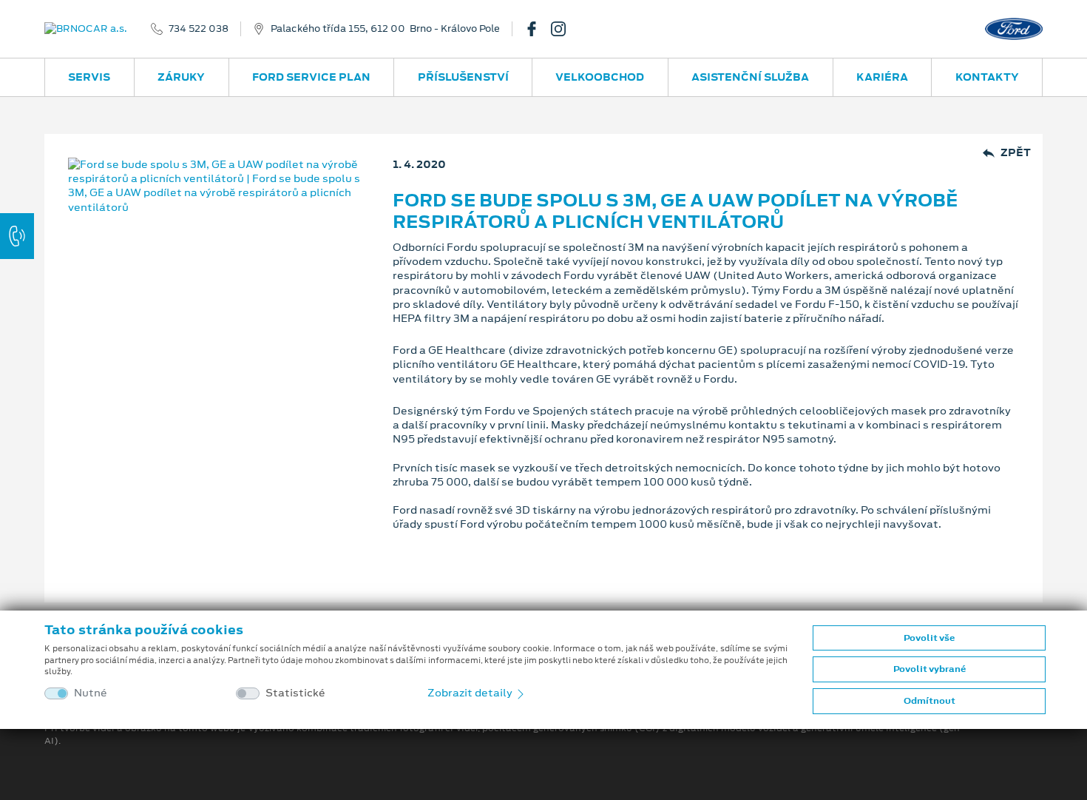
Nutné (90, 693)
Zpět (1015, 153)
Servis (89, 77)
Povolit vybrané (929, 669)
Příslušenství (463, 77)
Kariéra (882, 77)
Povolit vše (929, 638)
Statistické (295, 693)
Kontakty (987, 77)
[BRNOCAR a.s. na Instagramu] (564, 28)
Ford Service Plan (311, 77)
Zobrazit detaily (471, 692)
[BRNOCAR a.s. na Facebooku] (537, 28)
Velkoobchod (599, 77)
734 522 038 (198, 29)
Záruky (181, 77)
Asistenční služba (750, 77)
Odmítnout (929, 701)
